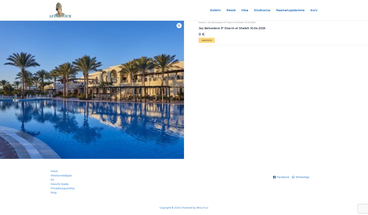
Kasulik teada (59, 184)
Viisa (244, 10)
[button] (179, 25)
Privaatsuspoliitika (63, 188)
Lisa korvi (207, 40)
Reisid (230, 10)
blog (53, 192)
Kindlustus (262, 10)
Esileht (215, 10)
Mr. (53, 179)
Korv (313, 10)
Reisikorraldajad (61, 175)
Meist (54, 171)
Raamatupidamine (290, 10)
